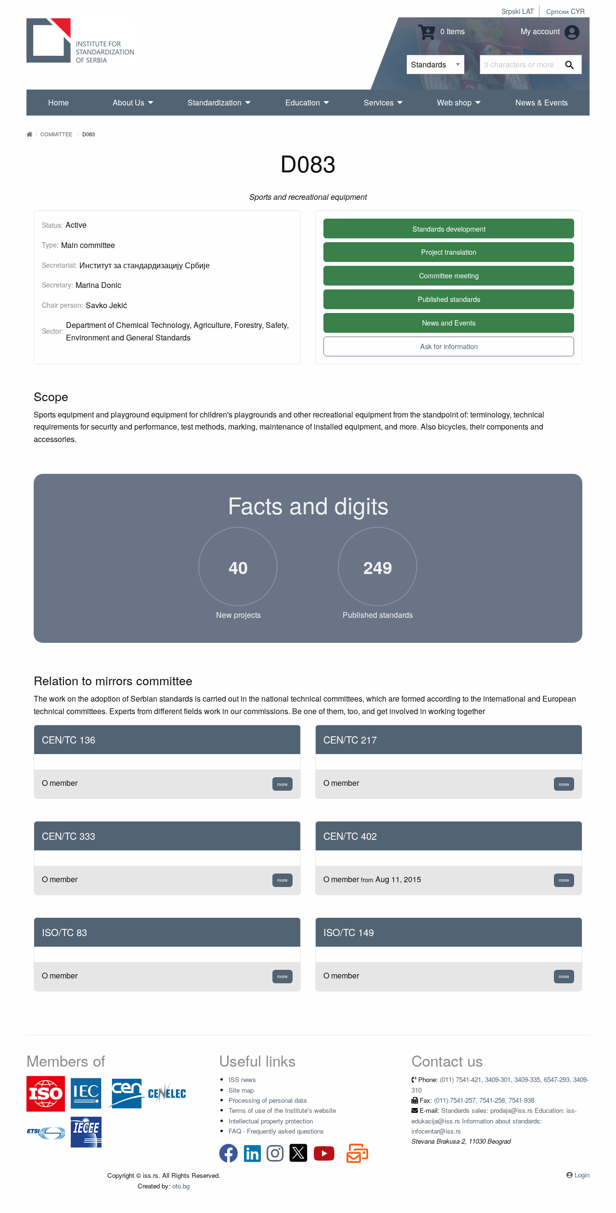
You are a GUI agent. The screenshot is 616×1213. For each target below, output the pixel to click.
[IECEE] (86, 1131)
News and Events (448, 322)
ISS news (242, 1079)
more (282, 784)
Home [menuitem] (58, 102)
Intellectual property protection (271, 1120)
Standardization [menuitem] (215, 102)
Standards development (449, 228)
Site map (241, 1090)
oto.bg (181, 1185)
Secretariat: (59, 265)
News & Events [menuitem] (541, 102)
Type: (50, 244)
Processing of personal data (268, 1100)
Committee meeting (449, 275)
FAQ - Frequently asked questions (276, 1130)
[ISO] (45, 1092)
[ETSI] (45, 1131)
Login (582, 1174)
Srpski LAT (517, 11)
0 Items (451, 31)
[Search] (569, 64)
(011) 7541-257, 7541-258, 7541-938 (484, 1100)
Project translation (448, 252)
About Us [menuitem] (128, 102)
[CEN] (126, 1092)
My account (541, 31)
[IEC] (86, 1092)
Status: (52, 225)
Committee (56, 134)
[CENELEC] (167, 1092)
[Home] (29, 134)
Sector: (53, 331)
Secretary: (57, 284)
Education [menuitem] (302, 102)
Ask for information (449, 346)
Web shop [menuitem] (454, 102)
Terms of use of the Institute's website (282, 1110)
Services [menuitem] (379, 102)
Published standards (449, 299)
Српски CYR (565, 11)
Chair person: (62, 305)
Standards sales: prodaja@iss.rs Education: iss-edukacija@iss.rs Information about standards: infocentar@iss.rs (494, 1120)
